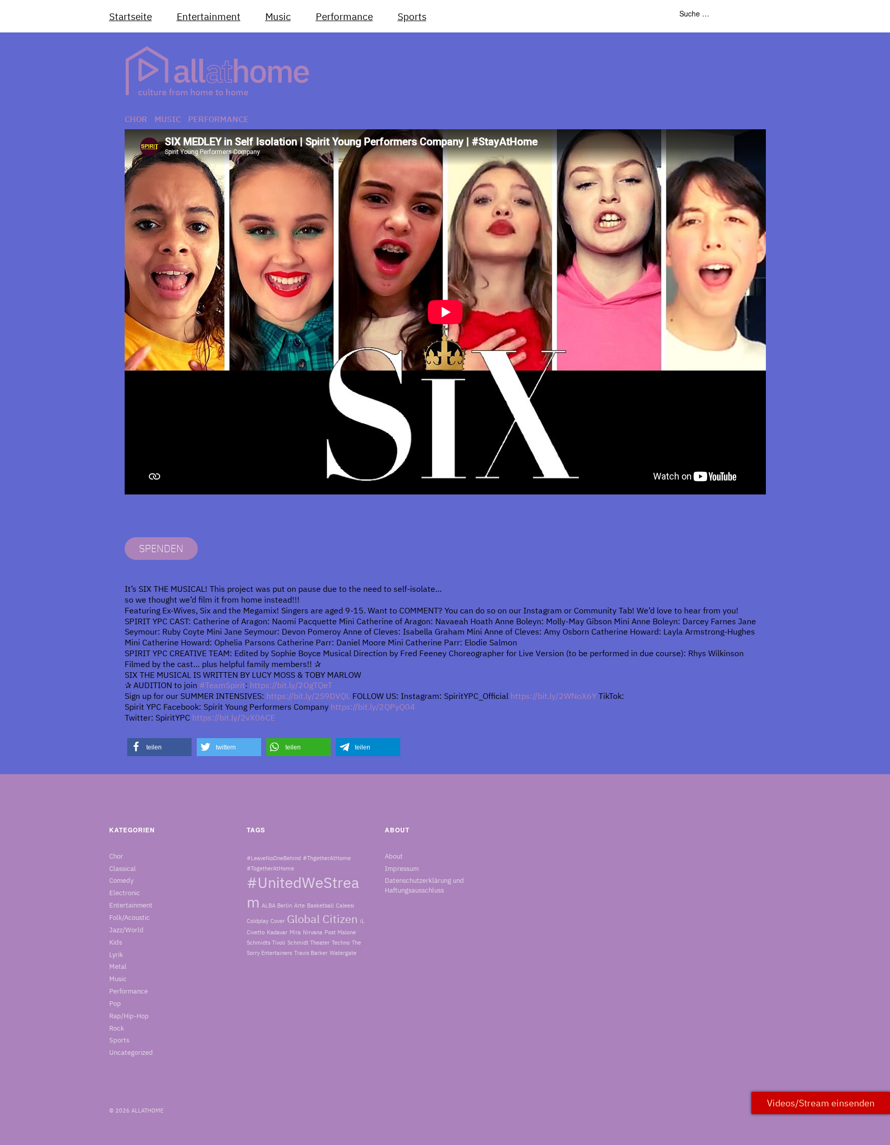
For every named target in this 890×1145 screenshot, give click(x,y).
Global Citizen (322, 919)
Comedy (121, 880)
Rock (116, 1028)
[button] (159, 747)
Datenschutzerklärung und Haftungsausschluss (424, 885)
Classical (122, 868)
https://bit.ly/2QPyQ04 (373, 707)
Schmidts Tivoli (266, 942)
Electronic (124, 892)
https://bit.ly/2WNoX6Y (553, 696)
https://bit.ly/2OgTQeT (291, 685)
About (394, 856)
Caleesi (345, 905)
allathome (147, 1110)
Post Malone (340, 932)
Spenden (161, 548)
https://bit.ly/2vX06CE (233, 717)
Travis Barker (311, 952)
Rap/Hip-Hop (129, 1016)
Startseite (130, 16)
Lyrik (116, 954)
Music (278, 16)
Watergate (343, 952)
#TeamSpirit (222, 685)
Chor (136, 119)
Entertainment (209, 16)
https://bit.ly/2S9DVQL (308, 696)
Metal (118, 966)
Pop (115, 1003)
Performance (344, 16)
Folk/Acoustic (129, 917)
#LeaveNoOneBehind (274, 858)
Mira (295, 932)
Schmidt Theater (308, 942)
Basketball (320, 905)
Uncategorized (131, 1052)
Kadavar (277, 932)
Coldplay (257, 921)
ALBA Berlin (277, 905)
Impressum (402, 868)
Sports (412, 16)
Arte (299, 905)
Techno (341, 942)
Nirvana (312, 932)
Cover (277, 921)
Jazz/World (126, 930)
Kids (115, 942)
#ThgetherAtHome (327, 858)
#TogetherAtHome (270, 868)
